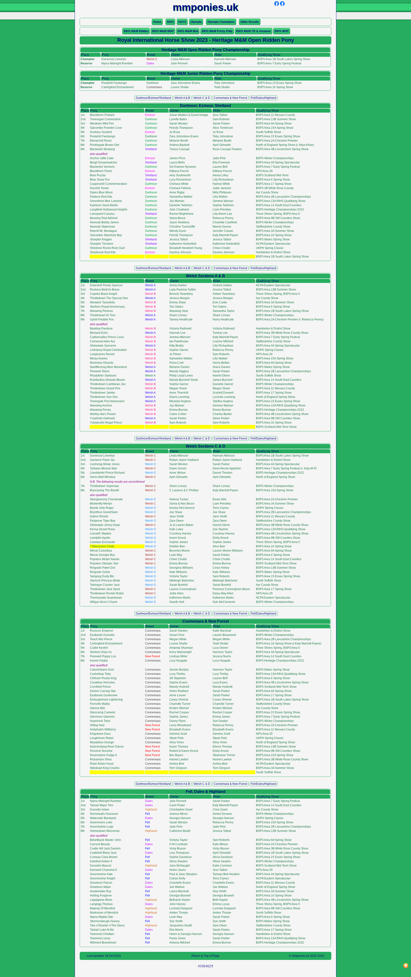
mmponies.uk (300, 956)
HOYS (182, 22)
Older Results (249, 22)
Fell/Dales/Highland (263, 98)
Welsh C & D (202, 98)
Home (157, 22)
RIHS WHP (281, 31)
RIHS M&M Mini (187, 31)
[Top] (406, 966)
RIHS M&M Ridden (136, 31)
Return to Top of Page (205, 956)
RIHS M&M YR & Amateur (253, 31)
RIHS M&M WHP (163, 31)
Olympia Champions (221, 22)
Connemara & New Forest (230, 98)
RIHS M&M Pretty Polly (217, 31)
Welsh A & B (182, 98)
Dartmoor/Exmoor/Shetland (153, 98)
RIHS (170, 22)
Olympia (196, 22)
